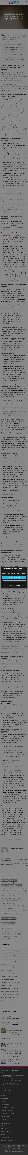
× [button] (24, 568)
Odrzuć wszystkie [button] (14, 582)
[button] (14, 585)
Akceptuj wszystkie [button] (14, 577)
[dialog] (14, 577)
